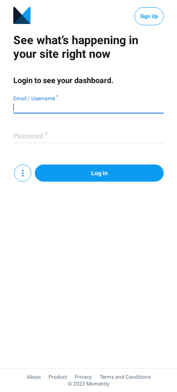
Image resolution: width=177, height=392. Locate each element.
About (34, 377)
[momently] (22, 16)
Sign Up (149, 16)
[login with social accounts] (22, 173)
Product (58, 377)
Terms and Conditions (125, 377)
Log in (99, 173)
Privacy (83, 377)
